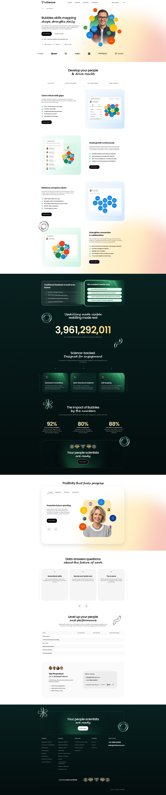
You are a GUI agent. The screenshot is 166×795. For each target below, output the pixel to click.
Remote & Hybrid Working (64, 753)
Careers (93, 745)
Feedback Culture (62, 747)
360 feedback (45, 747)
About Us (94, 742)
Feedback (44, 753)
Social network (45, 756)
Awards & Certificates (47, 759)
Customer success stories (81, 742)
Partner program (79, 747)
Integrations (78, 750)
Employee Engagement (63, 766)
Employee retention (62, 742)
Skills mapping (45, 750)
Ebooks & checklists (79, 745)
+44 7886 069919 (91, 680)
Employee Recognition (63, 756)
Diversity (60, 759)
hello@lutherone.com (93, 677)
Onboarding (61, 750)
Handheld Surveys (62, 769)
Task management (46, 762)
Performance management (48, 745)
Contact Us (94, 747)
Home (43, 8)
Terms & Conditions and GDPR (117, 789)
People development (63, 745)
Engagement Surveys (46, 742)
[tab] (51, 83)
